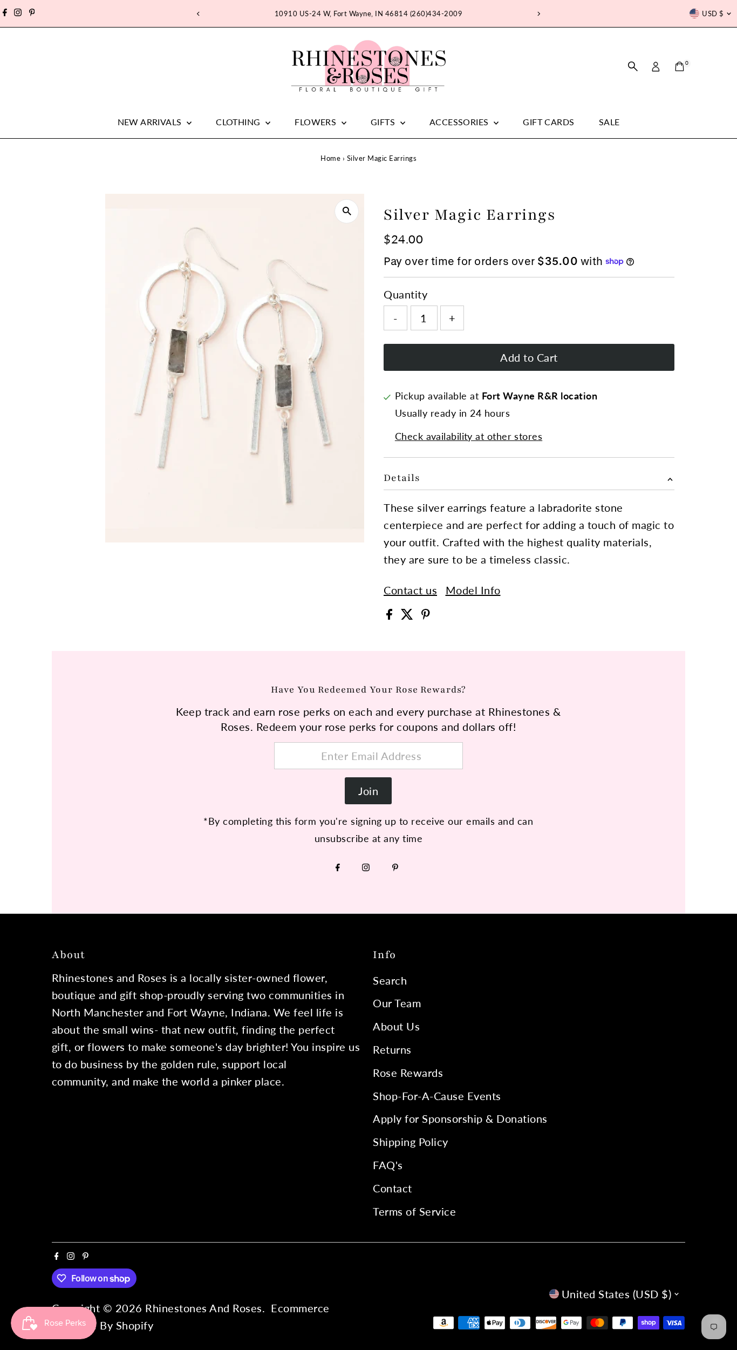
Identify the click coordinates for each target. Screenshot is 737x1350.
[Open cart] (679, 66)
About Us (396, 1026)
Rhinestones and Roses (203, 1307)
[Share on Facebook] (390, 615)
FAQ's (388, 1164)
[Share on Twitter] (409, 615)
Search (390, 980)
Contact (392, 1188)
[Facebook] (5, 13)
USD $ (713, 13)
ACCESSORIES (460, 122)
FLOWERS (316, 122)
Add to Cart (529, 357)
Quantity (405, 294)
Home (330, 158)
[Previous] (199, 14)
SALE (609, 122)
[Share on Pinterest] (425, 615)
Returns (392, 1049)
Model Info (473, 590)
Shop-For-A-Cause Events (437, 1095)
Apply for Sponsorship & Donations (460, 1118)
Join (368, 790)
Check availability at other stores (468, 436)
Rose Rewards (408, 1072)
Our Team (397, 1002)
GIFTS (384, 122)
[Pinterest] (32, 13)
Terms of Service (414, 1211)
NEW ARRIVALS (151, 122)
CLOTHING (239, 122)
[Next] (539, 14)
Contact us (410, 590)
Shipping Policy (410, 1141)
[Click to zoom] (347, 211)
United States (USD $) (617, 1293)
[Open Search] (633, 66)
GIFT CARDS (548, 122)
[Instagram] (17, 13)
